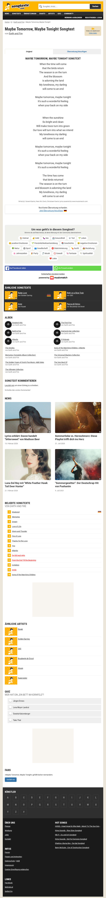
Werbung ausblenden (73, 18)
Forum (7, 852)
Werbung (8, 830)
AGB (18, 861)
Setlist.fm (8, 891)
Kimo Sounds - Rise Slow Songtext (68, 830)
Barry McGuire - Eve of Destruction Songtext (72, 848)
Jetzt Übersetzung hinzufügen (51, 210)
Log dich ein (9, 385)
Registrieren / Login (93, 18)
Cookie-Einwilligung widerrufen (17, 869)
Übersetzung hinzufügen (77, 52)
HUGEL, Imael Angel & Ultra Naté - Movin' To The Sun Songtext (79, 826)
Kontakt (8, 839)
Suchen (95, 6)
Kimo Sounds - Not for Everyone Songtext (71, 839)
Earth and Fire (15, 33)
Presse (7, 826)
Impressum (9, 865)
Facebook (9, 883)
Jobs (7, 835)
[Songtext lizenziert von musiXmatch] (53, 277)
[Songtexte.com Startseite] (18, 7)
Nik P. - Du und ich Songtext (65, 835)
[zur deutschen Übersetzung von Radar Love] (48, 295)
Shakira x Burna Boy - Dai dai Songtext (70, 843)
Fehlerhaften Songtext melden (53, 274)
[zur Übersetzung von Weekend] (99, 512)
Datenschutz (10, 861)
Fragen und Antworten (13, 857)
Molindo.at (9, 887)
